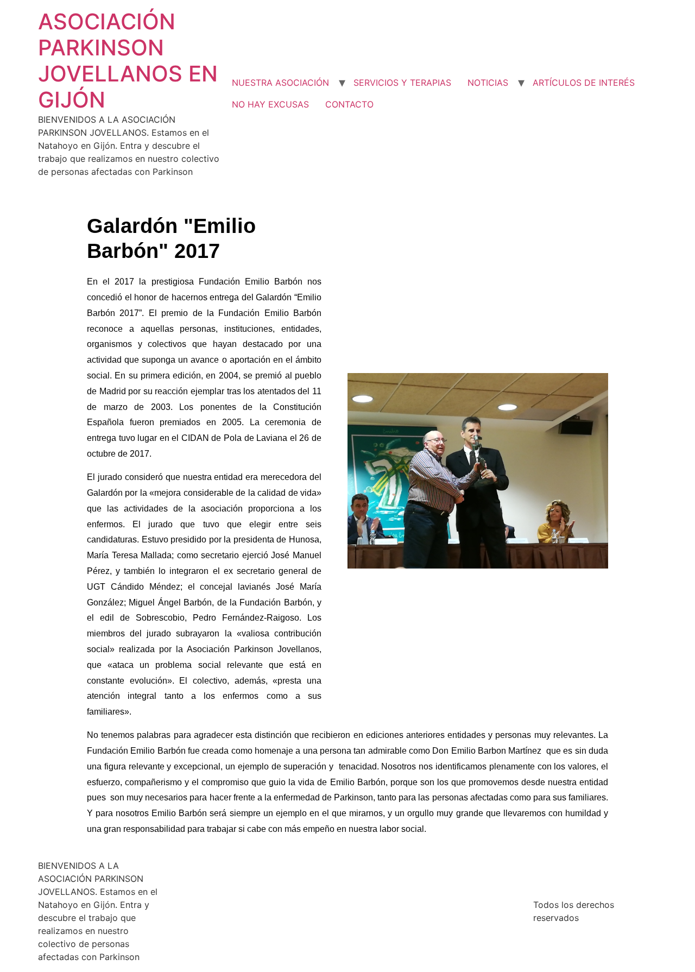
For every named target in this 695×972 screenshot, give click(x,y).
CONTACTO (349, 104)
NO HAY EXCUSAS (270, 104)
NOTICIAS (487, 82)
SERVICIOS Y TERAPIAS (402, 82)
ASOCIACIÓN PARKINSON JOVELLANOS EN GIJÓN (128, 60)
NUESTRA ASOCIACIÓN (280, 82)
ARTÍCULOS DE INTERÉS (584, 82)
